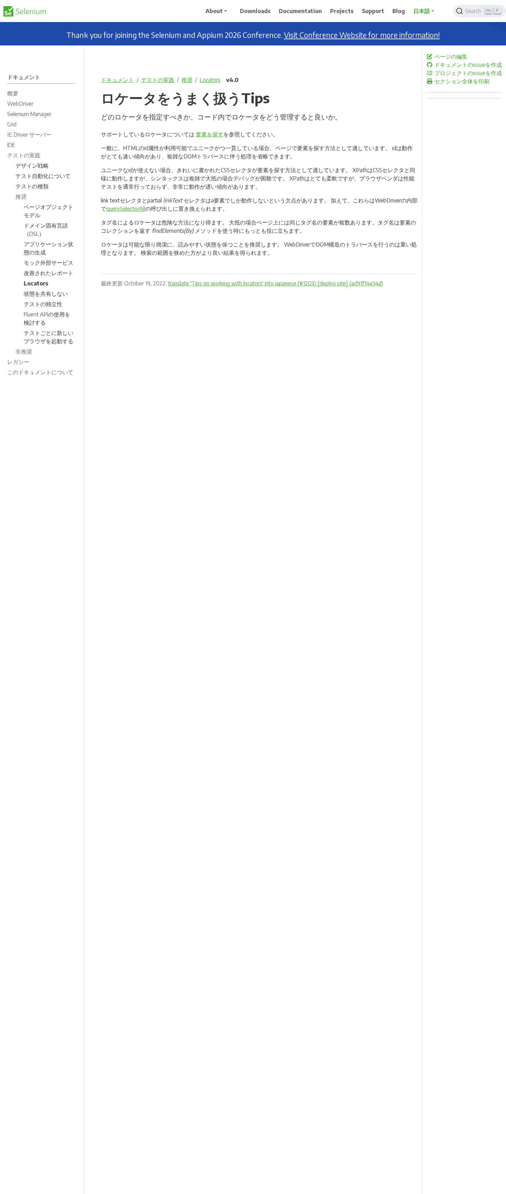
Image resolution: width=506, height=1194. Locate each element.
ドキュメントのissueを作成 (467, 64)
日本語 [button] (421, 11)
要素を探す (209, 134)
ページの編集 (450, 56)
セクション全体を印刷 (461, 81)
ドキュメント (117, 79)
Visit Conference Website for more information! (362, 35)
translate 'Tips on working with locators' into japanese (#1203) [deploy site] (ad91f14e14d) (275, 283)
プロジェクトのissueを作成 (467, 73)
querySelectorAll (125, 208)
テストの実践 (157, 79)
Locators (210, 79)
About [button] (214, 11)
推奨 (186, 79)
